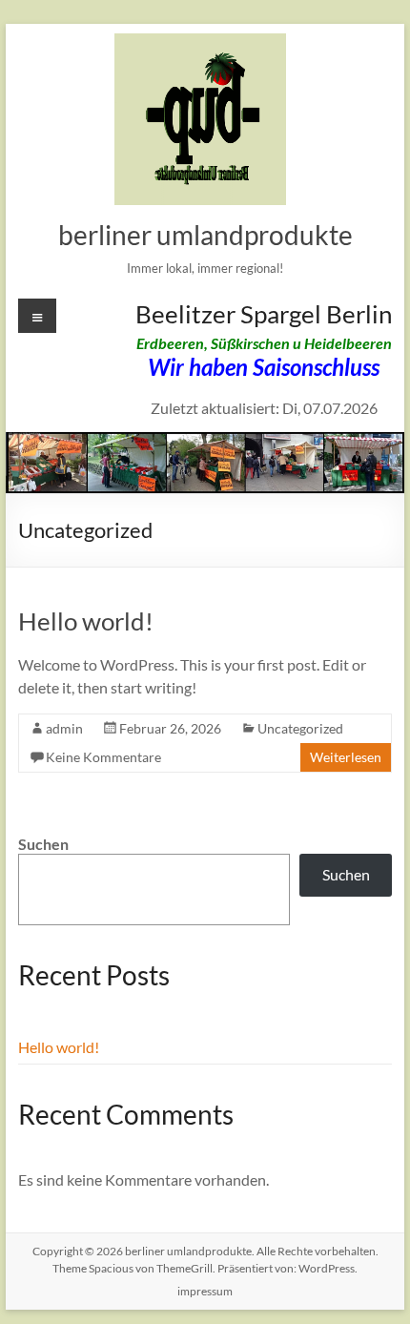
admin (64, 728)
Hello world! (86, 621)
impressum (205, 1291)
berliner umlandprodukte (205, 234)
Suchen (43, 844)
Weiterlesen (345, 757)
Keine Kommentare (103, 757)
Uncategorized (300, 728)
